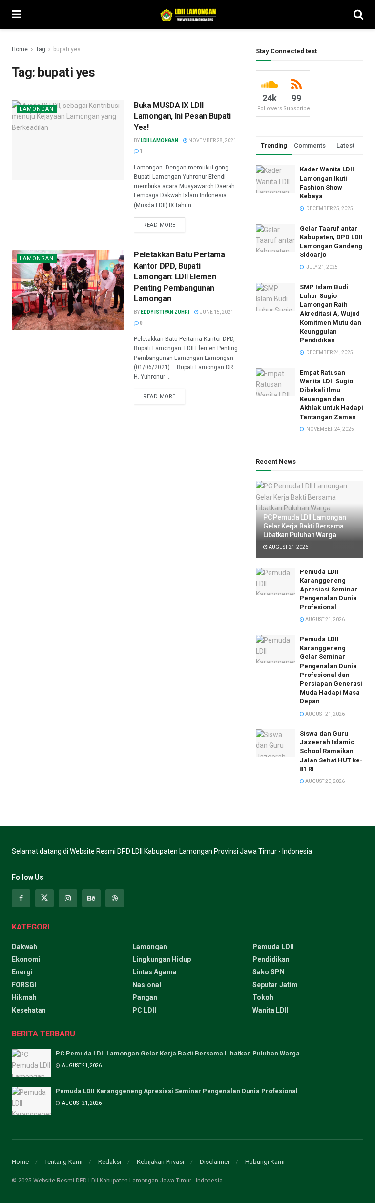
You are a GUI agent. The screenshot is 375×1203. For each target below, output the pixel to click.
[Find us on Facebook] (21, 898)
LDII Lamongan (159, 140)
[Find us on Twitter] (44, 898)
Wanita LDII (270, 1010)
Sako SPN (268, 972)
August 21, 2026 (288, 546)
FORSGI (24, 985)
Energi (22, 972)
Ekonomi (26, 959)
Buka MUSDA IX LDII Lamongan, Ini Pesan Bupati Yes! (182, 116)
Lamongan (37, 109)
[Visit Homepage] (187, 14)
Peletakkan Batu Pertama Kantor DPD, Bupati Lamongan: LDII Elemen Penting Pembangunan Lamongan (179, 276)
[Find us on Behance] (91, 898)
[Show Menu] (16, 14)
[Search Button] (358, 14)
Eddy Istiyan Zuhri (165, 312)
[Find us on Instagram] (68, 898)
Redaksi (109, 1161)
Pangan (144, 997)
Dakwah (24, 946)
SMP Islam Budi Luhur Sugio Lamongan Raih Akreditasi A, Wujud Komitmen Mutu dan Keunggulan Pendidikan (330, 313)
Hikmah (24, 997)
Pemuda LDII (273, 946)
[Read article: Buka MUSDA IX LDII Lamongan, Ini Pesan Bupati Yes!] (68, 140)
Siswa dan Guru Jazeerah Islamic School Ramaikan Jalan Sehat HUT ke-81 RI (331, 751)
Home (20, 49)
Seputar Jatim (275, 985)
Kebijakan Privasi (160, 1161)
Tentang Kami (63, 1161)
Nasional (146, 985)
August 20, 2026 (324, 781)
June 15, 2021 (216, 312)
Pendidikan (271, 959)
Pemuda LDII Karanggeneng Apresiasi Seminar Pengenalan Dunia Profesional (328, 589)
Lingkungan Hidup (161, 959)
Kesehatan (29, 1010)
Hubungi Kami (265, 1161)
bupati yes (67, 49)
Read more (164, 222)
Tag (40, 49)
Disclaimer (214, 1161)
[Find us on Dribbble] (114, 898)
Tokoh (262, 997)
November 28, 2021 (212, 140)
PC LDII (144, 1010)
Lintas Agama (154, 972)
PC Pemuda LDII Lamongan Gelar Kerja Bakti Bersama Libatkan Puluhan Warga (304, 526)
